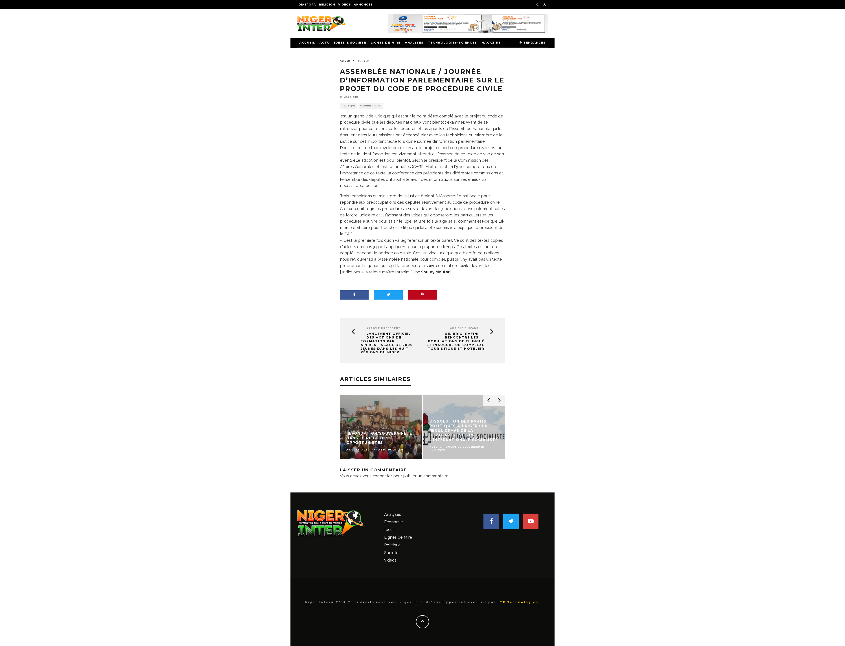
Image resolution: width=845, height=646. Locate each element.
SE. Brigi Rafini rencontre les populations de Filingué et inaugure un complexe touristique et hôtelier (455, 341)
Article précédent (383, 328)
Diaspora (307, 4)
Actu (325, 42)
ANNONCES (363, 4)
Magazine (491, 42)
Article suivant (464, 328)
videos (344, 4)
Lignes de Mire (386, 42)
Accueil (307, 42)
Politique (349, 106)
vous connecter (377, 476)
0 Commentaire (370, 106)
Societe (391, 552)
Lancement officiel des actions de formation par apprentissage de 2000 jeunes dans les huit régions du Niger (387, 343)
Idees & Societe (350, 42)
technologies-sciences (452, 42)
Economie (393, 522)
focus (389, 529)
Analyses (414, 42)
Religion (327, 4)
